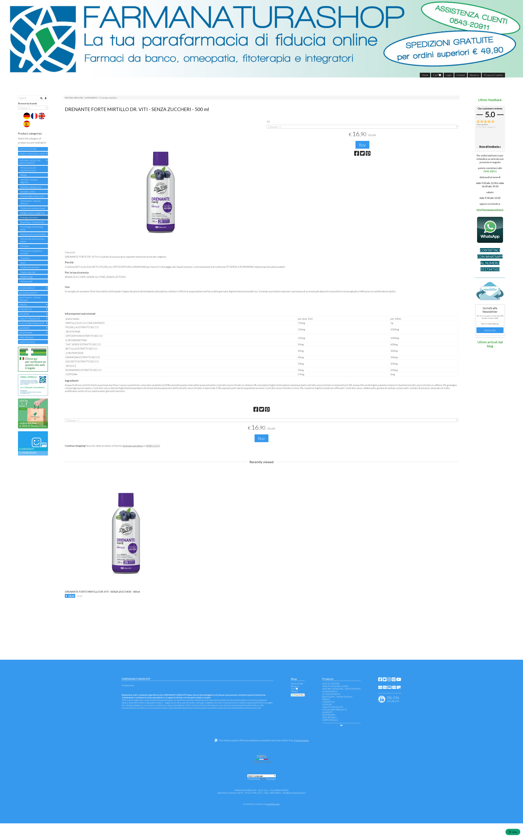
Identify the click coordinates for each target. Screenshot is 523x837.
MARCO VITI (153, 445)
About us (474, 75)
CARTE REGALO (27, 342)
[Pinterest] (394, 680)
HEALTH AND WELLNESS (32, 153)
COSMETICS (25, 309)
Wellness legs (26, 276)
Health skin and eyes (29, 267)
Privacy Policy (299, 695)
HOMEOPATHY (27, 288)
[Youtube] (398, 680)
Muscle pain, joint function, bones (32, 240)
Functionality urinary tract (32, 196)
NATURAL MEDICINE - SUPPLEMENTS (81, 98)
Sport (23, 262)
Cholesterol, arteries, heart (32, 208)
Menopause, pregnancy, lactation (31, 252)
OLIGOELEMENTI (28, 292)
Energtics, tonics (28, 191)
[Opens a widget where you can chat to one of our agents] (512, 832)
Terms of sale (297, 683)
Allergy (23, 175)
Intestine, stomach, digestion (29, 180)
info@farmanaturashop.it (294, 792)
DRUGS (23, 304)
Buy (362, 144)
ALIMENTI (24, 328)
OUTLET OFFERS (28, 149)
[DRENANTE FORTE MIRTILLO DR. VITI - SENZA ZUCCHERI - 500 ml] (160, 186)
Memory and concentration (33, 234)
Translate (271, 778)
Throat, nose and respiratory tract (28, 169)
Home (425, 75)
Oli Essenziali (26, 281)
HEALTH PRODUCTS (29, 318)
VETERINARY (25, 332)
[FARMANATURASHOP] (261, 38)
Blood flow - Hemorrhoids (32, 222)
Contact (460, 75)
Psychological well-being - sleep (32, 228)
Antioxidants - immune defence (30, 202)
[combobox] (362, 127)
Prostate (24, 246)
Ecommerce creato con (261, 804)
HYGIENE (24, 314)
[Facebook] (380, 680)
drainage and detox (133, 445)
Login (449, 75)
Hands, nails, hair (28, 272)
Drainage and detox (108, 98)
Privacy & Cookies (493, 75)
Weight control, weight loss (32, 213)
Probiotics (25, 258)
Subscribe (490, 330)
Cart (435, 75)
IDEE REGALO (26, 337)
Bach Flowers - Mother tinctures (30, 298)
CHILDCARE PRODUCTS (31, 323)
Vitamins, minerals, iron (30, 187)
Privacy (294, 691)
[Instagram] (389, 680)
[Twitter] (385, 680)
